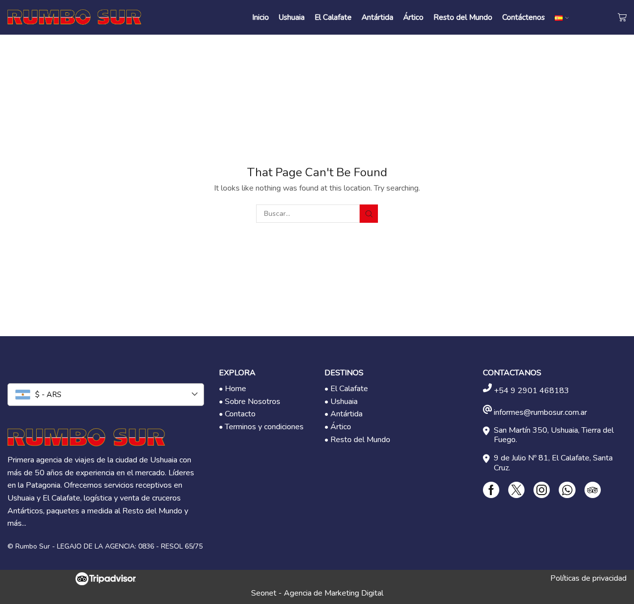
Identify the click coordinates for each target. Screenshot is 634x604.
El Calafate (333, 17)
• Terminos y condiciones (261, 426)
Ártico (413, 17)
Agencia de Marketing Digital (333, 593)
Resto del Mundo (462, 17)
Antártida (377, 17)
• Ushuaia (341, 401)
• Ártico (337, 426)
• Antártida (343, 413)
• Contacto (237, 413)
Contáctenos (523, 17)
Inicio (260, 17)
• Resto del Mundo (357, 439)
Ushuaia (292, 17)
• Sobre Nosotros (249, 401)
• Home (232, 388)
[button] (605, 574)
